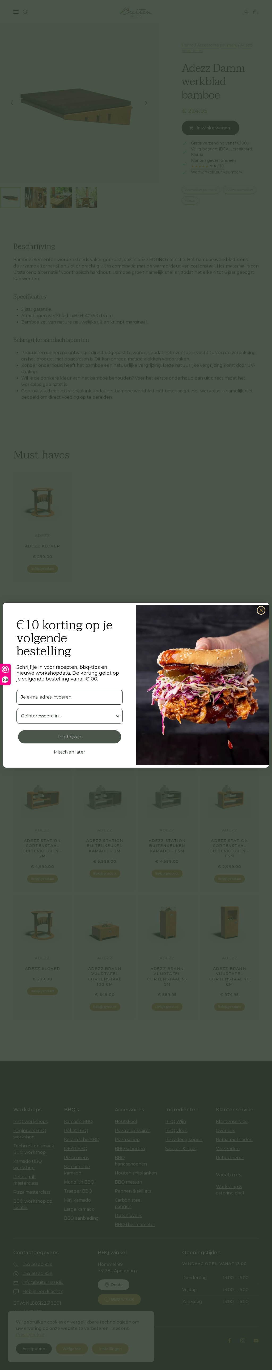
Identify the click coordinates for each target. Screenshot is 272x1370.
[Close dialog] (261, 610)
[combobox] (68, 716)
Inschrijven (69, 736)
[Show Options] (117, 716)
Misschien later (69, 752)
